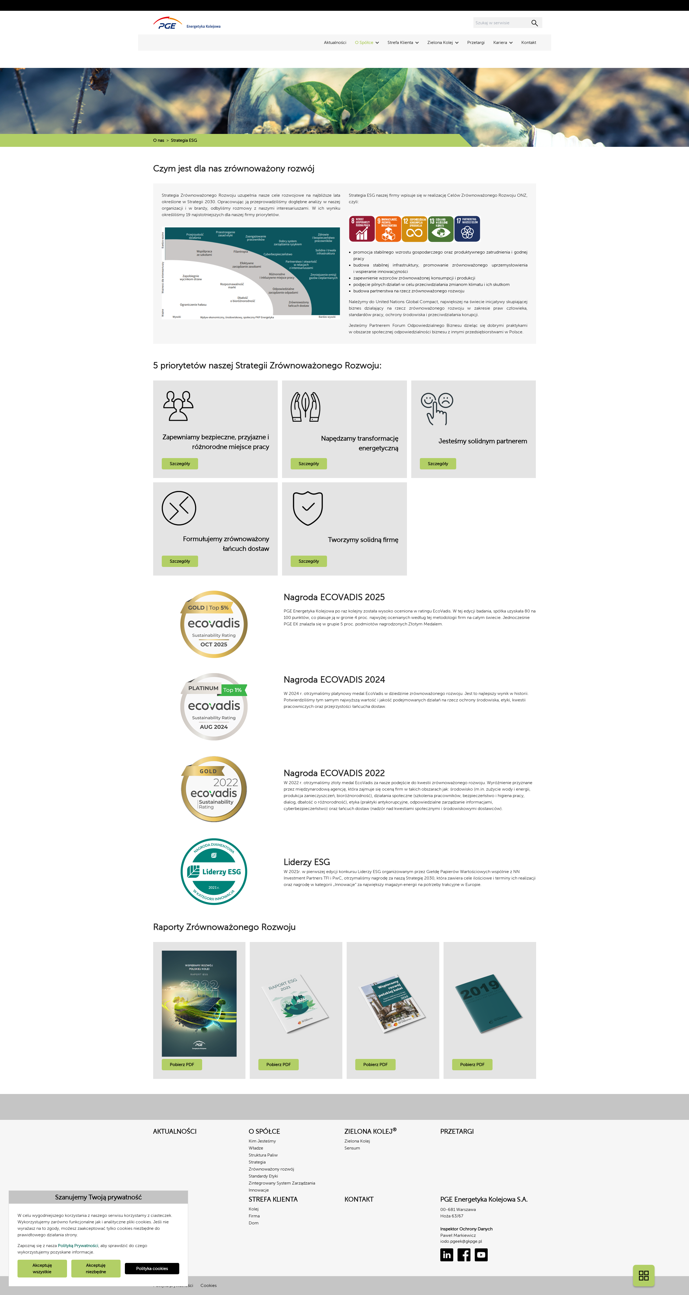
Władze (256, 1148)
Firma (254, 1216)
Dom (254, 1223)
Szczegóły (180, 463)
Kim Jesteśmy (262, 1141)
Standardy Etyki (263, 1176)
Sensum (352, 1148)
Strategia (257, 1162)
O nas (158, 140)
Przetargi (476, 42)
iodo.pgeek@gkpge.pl (461, 1241)
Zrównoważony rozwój (271, 1169)
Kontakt (528, 42)
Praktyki (160, 1216)
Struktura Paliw (263, 1155)
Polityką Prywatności (78, 1245)
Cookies (209, 1285)
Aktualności (335, 42)
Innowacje (259, 1190)
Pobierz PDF (182, 1064)
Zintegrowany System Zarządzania (282, 1183)
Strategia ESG (184, 140)
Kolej (254, 1209)
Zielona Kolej (357, 1141)
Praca (158, 1209)
